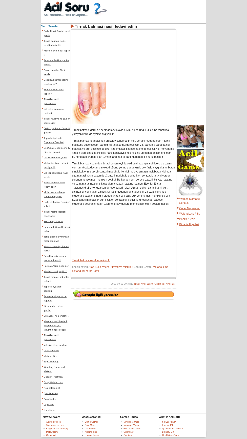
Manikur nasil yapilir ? (55, 271)
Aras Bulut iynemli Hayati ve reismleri (111, 267)
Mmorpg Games (131, 422)
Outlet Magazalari (189, 208)
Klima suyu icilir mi (53, 221)
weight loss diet (52, 388)
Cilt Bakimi (159, 284)
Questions (49, 410)
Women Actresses (55, 425)
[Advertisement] (100, 55)
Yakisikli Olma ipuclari (55, 345)
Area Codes (50, 399)
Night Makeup (51, 361)
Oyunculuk (51, 435)
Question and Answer (172, 428)
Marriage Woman (132, 425)
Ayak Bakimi (147, 284)
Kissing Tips (91, 432)
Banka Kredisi (187, 219)
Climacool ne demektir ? (56, 316)
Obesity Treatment (53, 377)
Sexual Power (169, 422)
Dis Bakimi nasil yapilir (55, 157)
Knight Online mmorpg (57, 428)
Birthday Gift (168, 432)
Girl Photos (90, 428)
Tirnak (137, 284)
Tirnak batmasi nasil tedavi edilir (91, 260)
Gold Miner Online (132, 428)
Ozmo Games (91, 422)
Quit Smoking (51, 393)
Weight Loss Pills (189, 213)
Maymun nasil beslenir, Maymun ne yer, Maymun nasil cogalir (56, 325)
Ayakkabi (170, 284)
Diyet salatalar (51, 350)
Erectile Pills (168, 425)
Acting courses (53, 422)
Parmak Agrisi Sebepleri (56, 266)
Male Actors (52, 432)
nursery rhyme (92, 435)
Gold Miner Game (170, 435)
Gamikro (128, 435)
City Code (49, 404)
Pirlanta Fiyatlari (189, 224)
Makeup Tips (50, 356)
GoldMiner (128, 432)
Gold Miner (90, 425)
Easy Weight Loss (53, 382)
